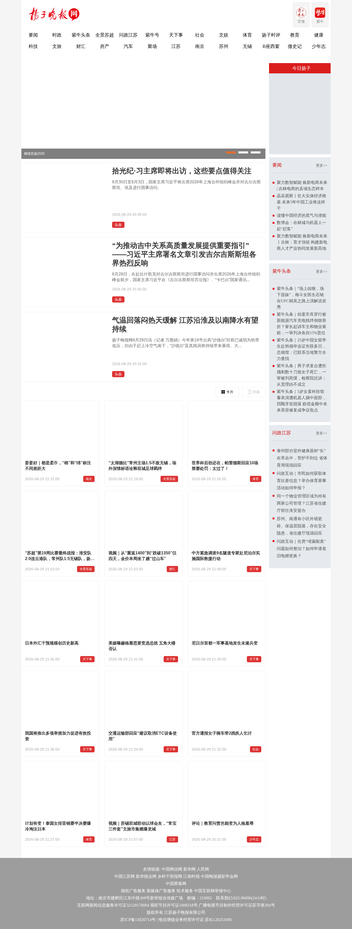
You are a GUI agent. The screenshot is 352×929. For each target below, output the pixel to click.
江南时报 (191, 876)
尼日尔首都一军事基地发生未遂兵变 (225, 643)
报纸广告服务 (133, 891)
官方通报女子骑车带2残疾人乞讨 (222, 733)
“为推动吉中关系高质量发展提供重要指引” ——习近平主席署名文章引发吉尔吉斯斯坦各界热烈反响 (184, 254)
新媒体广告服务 (161, 891)
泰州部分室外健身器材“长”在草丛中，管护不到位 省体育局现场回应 (302, 546)
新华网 (189, 869)
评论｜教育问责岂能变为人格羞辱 (223, 823)
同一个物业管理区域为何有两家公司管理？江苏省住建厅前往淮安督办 (301, 591)
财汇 (81, 46)
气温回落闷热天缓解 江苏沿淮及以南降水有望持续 (185, 324)
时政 (57, 35)
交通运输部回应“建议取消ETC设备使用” (142, 736)
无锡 (247, 46)
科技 (33, 46)
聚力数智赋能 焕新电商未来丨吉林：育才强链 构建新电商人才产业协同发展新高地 (302, 330)
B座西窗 (271, 46)
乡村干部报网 (169, 876)
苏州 (223, 46)
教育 (294, 35)
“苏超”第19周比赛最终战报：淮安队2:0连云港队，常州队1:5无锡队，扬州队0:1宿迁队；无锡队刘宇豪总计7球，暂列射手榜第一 (60, 556)
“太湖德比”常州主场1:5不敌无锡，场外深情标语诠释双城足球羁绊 (142, 466)
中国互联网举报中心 (212, 891)
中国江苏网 (124, 876)
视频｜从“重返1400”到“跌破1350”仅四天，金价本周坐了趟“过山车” (142, 556)
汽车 (128, 46)
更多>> (321, 254)
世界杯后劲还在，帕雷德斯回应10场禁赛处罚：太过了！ (225, 466)
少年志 (319, 46)
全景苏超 (104, 35)
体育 (247, 35)
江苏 (176, 46)
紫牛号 (152, 35)
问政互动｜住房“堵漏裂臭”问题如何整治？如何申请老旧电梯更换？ (301, 637)
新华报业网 (146, 876)
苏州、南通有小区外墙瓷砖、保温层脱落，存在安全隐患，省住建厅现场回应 (301, 614)
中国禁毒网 (176, 883)
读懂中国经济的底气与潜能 (301, 304)
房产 (104, 46)
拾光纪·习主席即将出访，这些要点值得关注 (182, 171)
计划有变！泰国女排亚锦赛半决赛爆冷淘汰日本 (58, 826)
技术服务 (185, 891)
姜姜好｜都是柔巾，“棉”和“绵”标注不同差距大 (58, 466)
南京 (199, 46)
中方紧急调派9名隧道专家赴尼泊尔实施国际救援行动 (226, 556)
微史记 (295, 46)
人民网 (203, 869)
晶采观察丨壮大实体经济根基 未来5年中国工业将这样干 (301, 290)
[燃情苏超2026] (143, 158)
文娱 (223, 35)
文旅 (57, 46)
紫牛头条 (81, 35)
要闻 (33, 35)
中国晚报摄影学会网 (219, 876)
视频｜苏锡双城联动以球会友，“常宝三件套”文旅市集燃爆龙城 (142, 826)
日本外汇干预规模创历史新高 (52, 643)
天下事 (176, 35)
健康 (318, 35)
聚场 (152, 46)
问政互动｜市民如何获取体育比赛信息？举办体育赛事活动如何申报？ (301, 569)
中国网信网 (172, 869)
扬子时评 (271, 35)
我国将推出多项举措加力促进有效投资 (58, 736)
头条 (118, 225)
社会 (199, 35)
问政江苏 (128, 35)
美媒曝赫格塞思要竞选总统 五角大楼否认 (141, 646)
